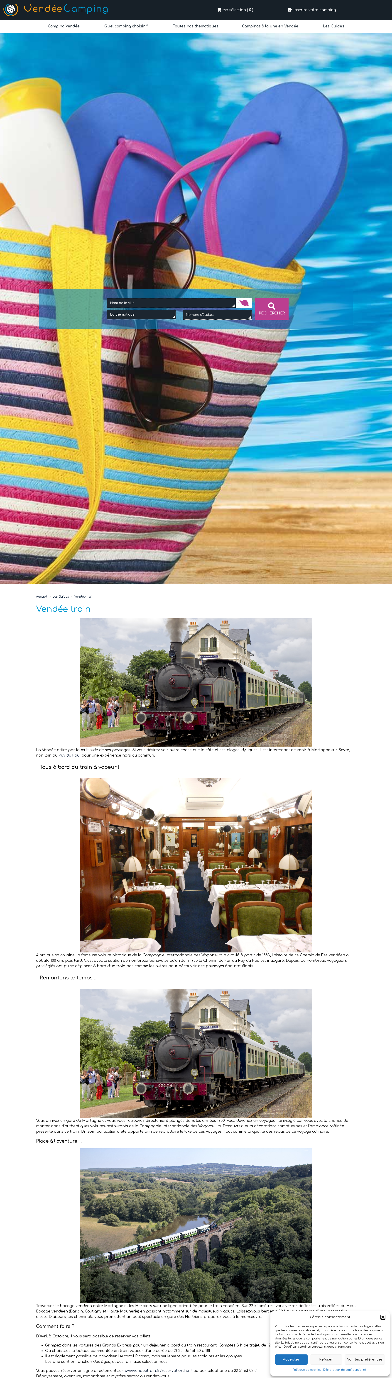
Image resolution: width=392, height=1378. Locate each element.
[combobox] (171, 303)
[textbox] (127, 315)
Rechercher (272, 313)
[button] (383, 1317)
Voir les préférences (365, 1359)
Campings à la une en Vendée (270, 26)
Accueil (41, 596)
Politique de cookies (306, 1369)
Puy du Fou (69, 755)
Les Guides (333, 26)
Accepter (291, 1359)
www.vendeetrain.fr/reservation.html (158, 1371)
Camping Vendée (64, 26)
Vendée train (83, 596)
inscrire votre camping (314, 10)
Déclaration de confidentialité (344, 1369)
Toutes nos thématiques (195, 26)
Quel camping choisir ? (125, 26)
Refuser (326, 1359)
